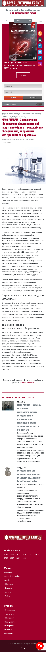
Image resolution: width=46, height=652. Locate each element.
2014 (12, 554)
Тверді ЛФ (7, 142)
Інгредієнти (10, 622)
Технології (9, 614)
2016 (24, 554)
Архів (7, 580)
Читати (23, 75)
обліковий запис (27, 383)
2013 (6, 554)
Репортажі (9, 626)
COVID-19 (9, 630)
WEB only (9, 634)
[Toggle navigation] (41, 20)
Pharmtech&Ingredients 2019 (13, 139)
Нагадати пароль (10, 104)
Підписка (9, 584)
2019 (6, 558)
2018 (37, 554)
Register (32, 98)
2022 (24, 558)
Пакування (30, 139)
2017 (30, 554)
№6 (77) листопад (19, 117)
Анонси (8, 592)
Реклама (8, 588)
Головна (8, 572)
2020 (12, 558)
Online (7, 596)
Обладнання (10, 610)
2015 (18, 554)
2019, (10, 117)
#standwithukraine (12, 576)
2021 (18, 558)
